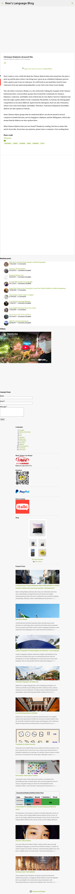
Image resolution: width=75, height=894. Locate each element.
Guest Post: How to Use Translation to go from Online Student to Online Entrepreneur (37, 288)
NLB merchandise (37, 559)
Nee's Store (38, 561)
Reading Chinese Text (16, 275)
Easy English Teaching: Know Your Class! (22, 308)
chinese (15, 143)
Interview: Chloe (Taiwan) (23, 840)
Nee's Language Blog (19, 3)
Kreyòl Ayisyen (24, 446)
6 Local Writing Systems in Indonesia (26, 713)
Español (21, 437)
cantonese (7, 143)
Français (22, 442)
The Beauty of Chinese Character (25, 744)
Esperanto (22, 439)
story (42, 143)
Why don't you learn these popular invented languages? (27, 262)
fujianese (22, 143)
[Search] (36, 3)
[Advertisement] (37, 376)
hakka (29, 143)
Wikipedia (7, 138)
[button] (5, 63)
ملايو (20, 434)
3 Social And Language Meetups (19, 301)
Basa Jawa (22, 449)
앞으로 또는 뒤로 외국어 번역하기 (20, 314)
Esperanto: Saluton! (21, 619)
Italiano (21, 444)
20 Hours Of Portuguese (17, 269)
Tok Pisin (22, 448)
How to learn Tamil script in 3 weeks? (21, 295)
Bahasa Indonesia (24, 432)
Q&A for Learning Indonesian (18, 321)
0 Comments (27, 59)
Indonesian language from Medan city (27, 682)
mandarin (35, 143)
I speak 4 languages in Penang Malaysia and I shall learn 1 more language (37, 650)
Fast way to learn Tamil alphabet (25, 872)
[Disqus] (37, 181)
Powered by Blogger (38, 891)
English (21, 430)
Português (22, 441)
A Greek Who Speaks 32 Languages (20, 282)
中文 (20, 435)
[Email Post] (5, 141)
